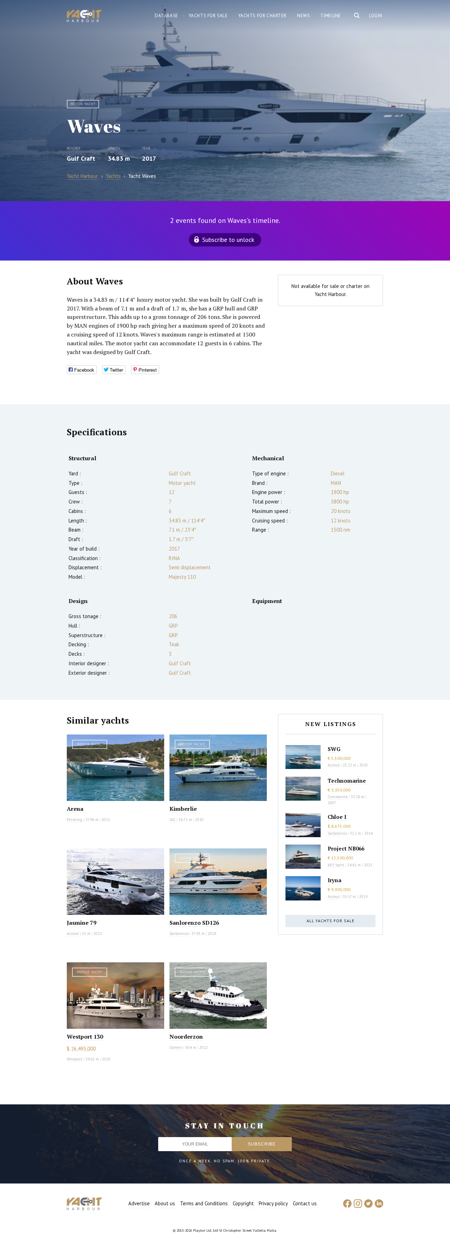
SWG (334, 748)
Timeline (330, 16)
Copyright (243, 1203)
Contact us (305, 1203)
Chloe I (337, 816)
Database (166, 16)
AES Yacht (336, 864)
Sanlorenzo (178, 933)
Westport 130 (85, 1036)
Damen (175, 1047)
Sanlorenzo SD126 (194, 922)
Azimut (73, 933)
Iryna (334, 880)
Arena (75, 809)
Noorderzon (186, 1036)
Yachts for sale (208, 16)
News (303, 16)
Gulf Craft (81, 158)
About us (165, 1203)
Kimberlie (183, 809)
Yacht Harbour (84, 17)
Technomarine (347, 780)
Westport (74, 1059)
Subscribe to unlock (228, 240)
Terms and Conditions (204, 1203)
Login (375, 16)
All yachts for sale (330, 920)
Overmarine (338, 796)
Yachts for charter (262, 16)
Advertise (139, 1203)
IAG (172, 819)
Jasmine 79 (81, 922)
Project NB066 (346, 848)
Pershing (74, 819)
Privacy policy (273, 1203)
